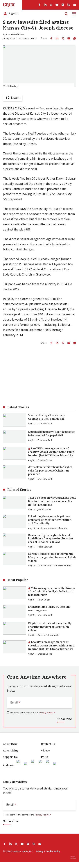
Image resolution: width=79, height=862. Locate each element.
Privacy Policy (46, 712)
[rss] (69, 5)
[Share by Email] (69, 38)
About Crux (10, 744)
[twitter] (51, 5)
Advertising (11, 750)
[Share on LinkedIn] (57, 38)
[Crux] (9, 5)
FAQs (44, 757)
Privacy (39, 851)
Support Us (10, 757)
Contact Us (48, 744)
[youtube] (57, 5)
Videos (45, 750)
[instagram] (63, 5)
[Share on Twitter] (63, 38)
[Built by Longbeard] (73, 857)
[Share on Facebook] (51, 38)
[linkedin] (45, 5)
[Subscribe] (75, 5)
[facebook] (39, 5)
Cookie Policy (53, 851)
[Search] (66, 14)
